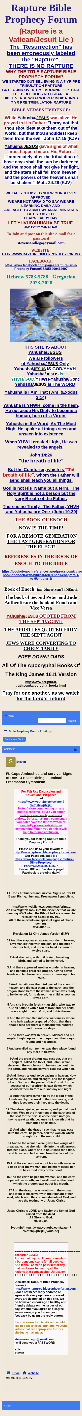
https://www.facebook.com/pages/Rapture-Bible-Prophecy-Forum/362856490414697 (44, 862)
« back (7, 1405)
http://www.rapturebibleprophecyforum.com (45, 852)
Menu (11, 715)
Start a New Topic (14, 739)
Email (16, 1373)
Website (33, 1373)
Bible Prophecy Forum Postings (30, 731)
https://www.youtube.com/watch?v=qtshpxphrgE (41, 803)
